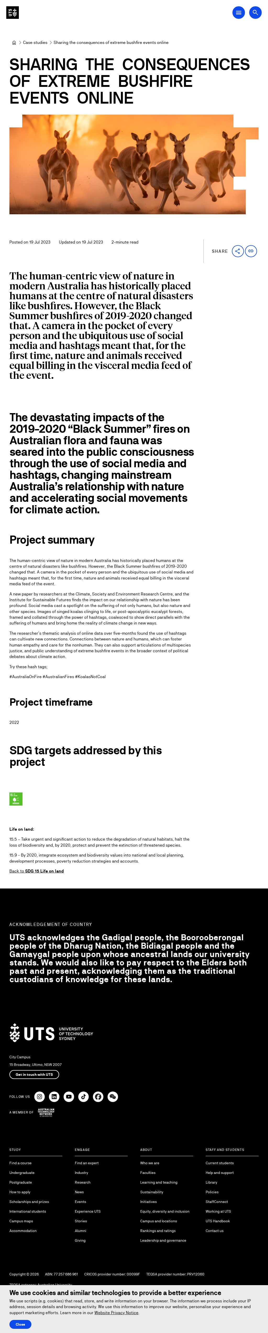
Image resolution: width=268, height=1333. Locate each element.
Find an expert (87, 1163)
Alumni (80, 1231)
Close (20, 1324)
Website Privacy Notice (116, 1312)
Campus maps (21, 1221)
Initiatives (148, 1202)
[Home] (14, 42)
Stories (81, 1221)
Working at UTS (218, 1211)
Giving (80, 1240)
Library (211, 1182)
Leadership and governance (163, 1240)
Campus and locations (158, 1221)
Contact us (215, 1231)
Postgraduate (20, 1182)
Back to (36, 871)
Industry (81, 1173)
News (79, 1192)
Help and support (220, 1173)
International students (27, 1211)
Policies (212, 1192)
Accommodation (23, 1231)
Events (80, 1202)
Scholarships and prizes (29, 1202)
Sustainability (151, 1192)
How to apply (19, 1192)
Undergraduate (22, 1173)
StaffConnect (217, 1202)
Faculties (147, 1173)
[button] (237, 251)
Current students (220, 1163)
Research (83, 1182)
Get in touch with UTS (34, 1074)
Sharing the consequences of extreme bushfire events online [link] (111, 42)
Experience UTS (88, 1211)
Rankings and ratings (158, 1231)
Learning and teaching (158, 1182)
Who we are (149, 1163)
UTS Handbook (218, 1221)
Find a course (20, 1163)
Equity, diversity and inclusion (164, 1211)
